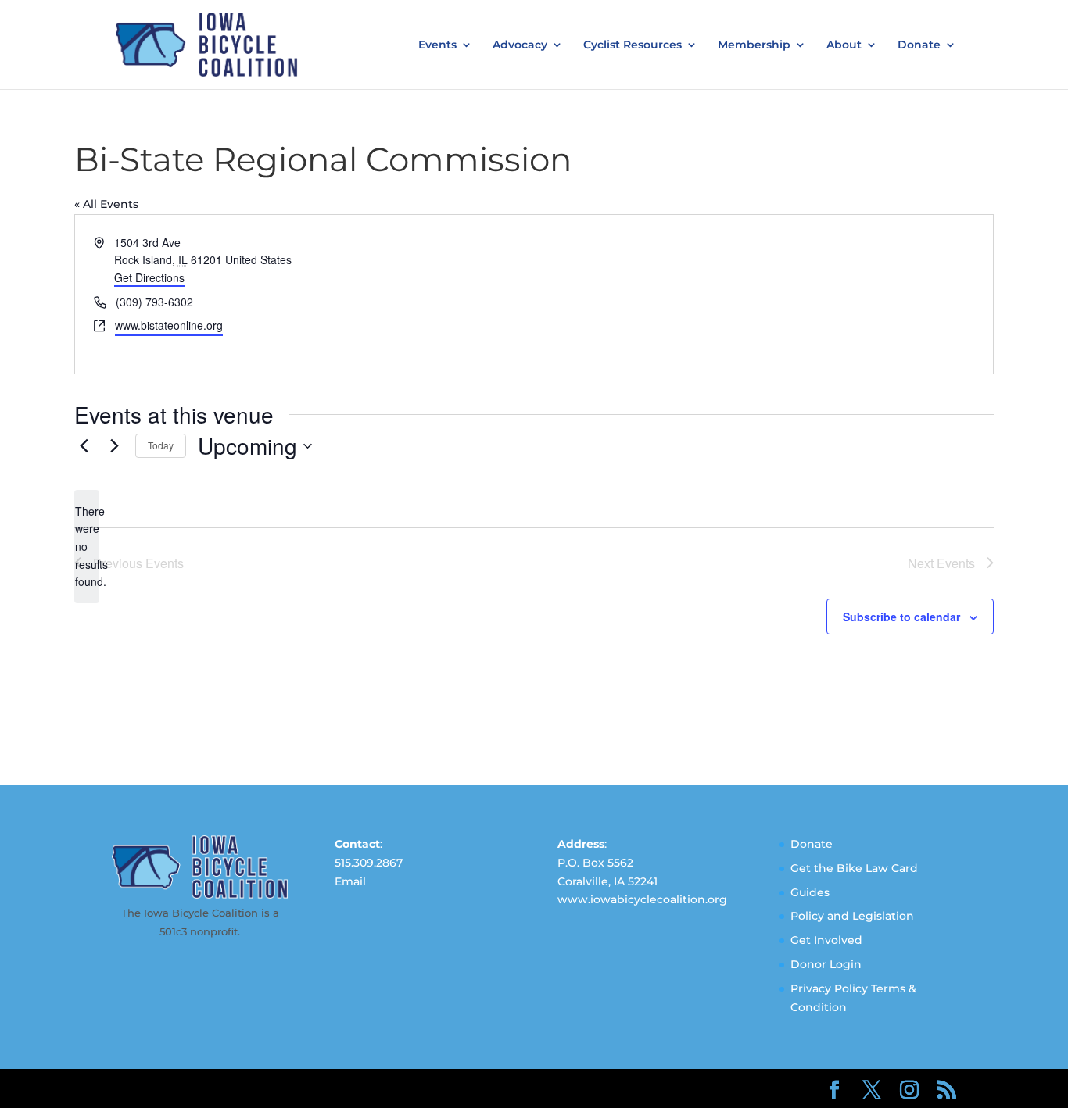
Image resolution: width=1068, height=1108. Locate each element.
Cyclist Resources (632, 45)
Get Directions (149, 277)
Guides (810, 892)
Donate (919, 45)
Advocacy (520, 45)
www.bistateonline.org (169, 325)
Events (437, 45)
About (844, 45)
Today (161, 445)
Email (350, 881)
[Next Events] (114, 446)
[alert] (86, 546)
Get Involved (826, 940)
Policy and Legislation (852, 916)
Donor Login (826, 964)
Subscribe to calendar (901, 616)
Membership (754, 45)
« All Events (106, 204)
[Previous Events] (83, 446)
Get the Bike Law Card (854, 868)
